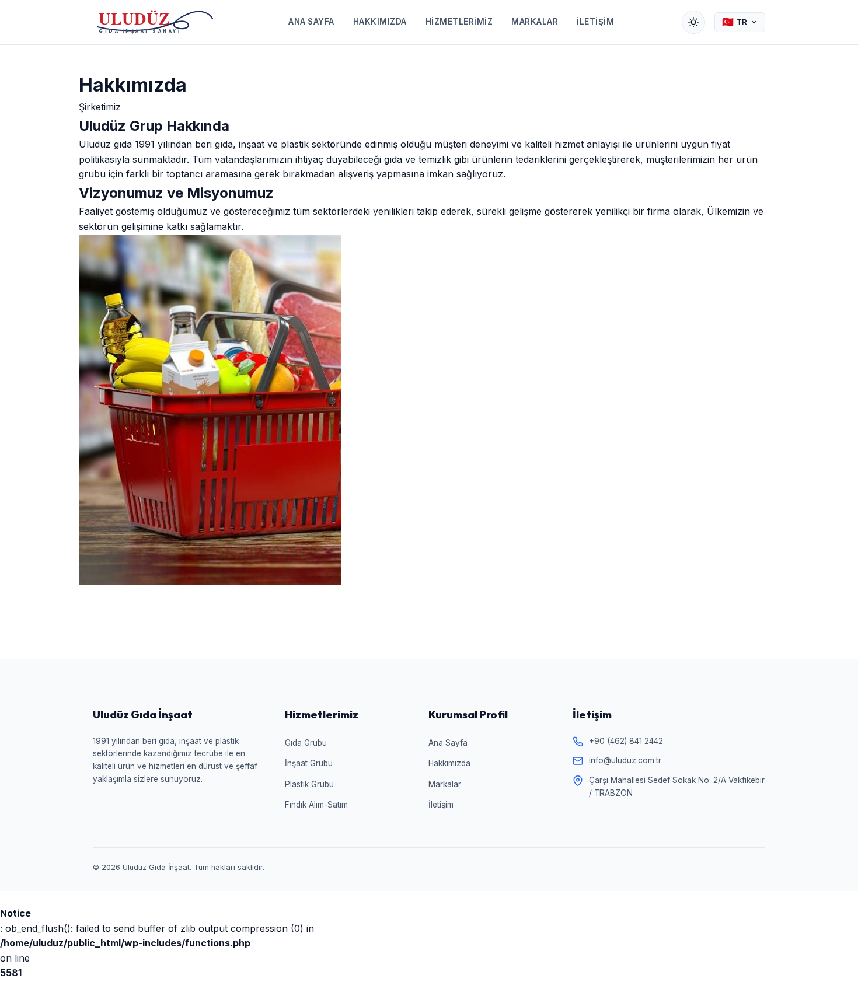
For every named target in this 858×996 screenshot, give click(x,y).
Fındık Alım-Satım (316, 804)
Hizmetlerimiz (459, 21)
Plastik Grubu (309, 784)
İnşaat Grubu (309, 763)
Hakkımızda (380, 21)
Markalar (534, 21)
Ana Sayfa (311, 21)
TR (735, 22)
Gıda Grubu (306, 742)
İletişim (595, 21)
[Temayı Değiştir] (693, 22)
